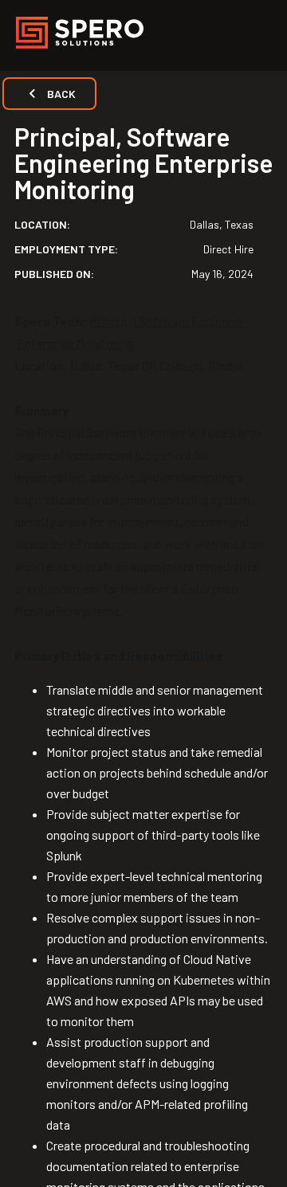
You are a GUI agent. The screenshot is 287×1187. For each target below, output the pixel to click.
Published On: (54, 273)
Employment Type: (66, 249)
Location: (42, 224)
